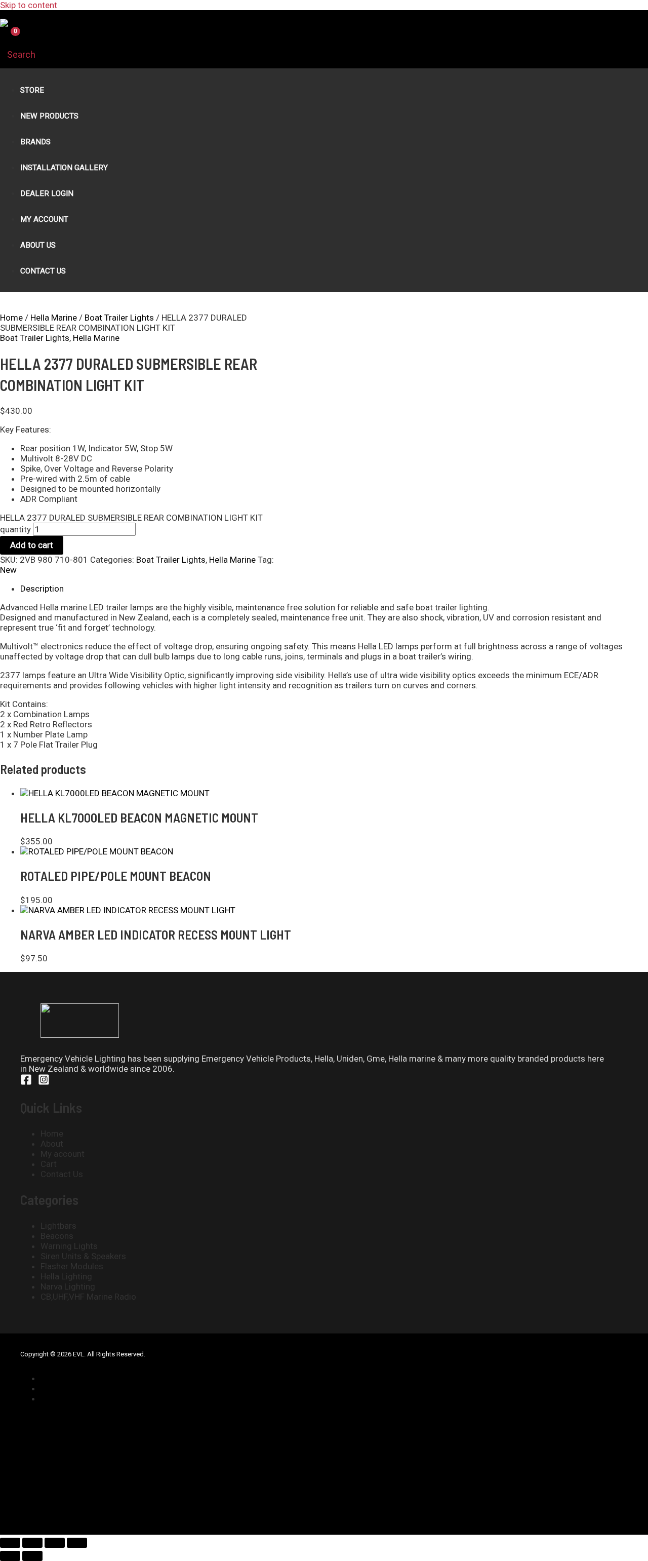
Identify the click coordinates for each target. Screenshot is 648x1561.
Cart (48, 1164)
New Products (49, 116)
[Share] (55, 1543)
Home (11, 318)
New (8, 570)
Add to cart (31, 545)
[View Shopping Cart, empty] (9, 39)
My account (62, 1154)
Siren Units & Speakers (83, 1256)
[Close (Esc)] (77, 1543)
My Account (44, 219)
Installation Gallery (64, 167)
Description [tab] (42, 588)
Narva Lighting (67, 1286)
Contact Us (43, 271)
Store (32, 90)
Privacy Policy (71, 1388)
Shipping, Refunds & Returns (93, 1378)
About (51, 1144)
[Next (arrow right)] (32, 1556)
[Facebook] (26, 1082)
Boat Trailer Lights (119, 318)
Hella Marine (53, 318)
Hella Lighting (66, 1276)
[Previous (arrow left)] (10, 1556)
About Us (38, 245)
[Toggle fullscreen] (32, 1543)
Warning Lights (69, 1246)
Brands (35, 141)
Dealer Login (46, 193)
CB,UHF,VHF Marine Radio (88, 1297)
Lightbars (58, 1226)
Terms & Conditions (82, 1398)
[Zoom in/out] (10, 1543)
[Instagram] (44, 1082)
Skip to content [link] (28, 5)
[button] (17, 54)
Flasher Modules (71, 1266)
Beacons (56, 1236)
